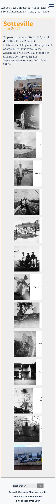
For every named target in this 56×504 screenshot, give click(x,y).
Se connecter (35, 496)
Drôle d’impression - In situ (17, 11)
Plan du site (20, 496)
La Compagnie (21, 7)
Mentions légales (38, 492)
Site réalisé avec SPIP (28, 500)
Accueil (5, 7)
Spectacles (40, 7)
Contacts (23, 492)
